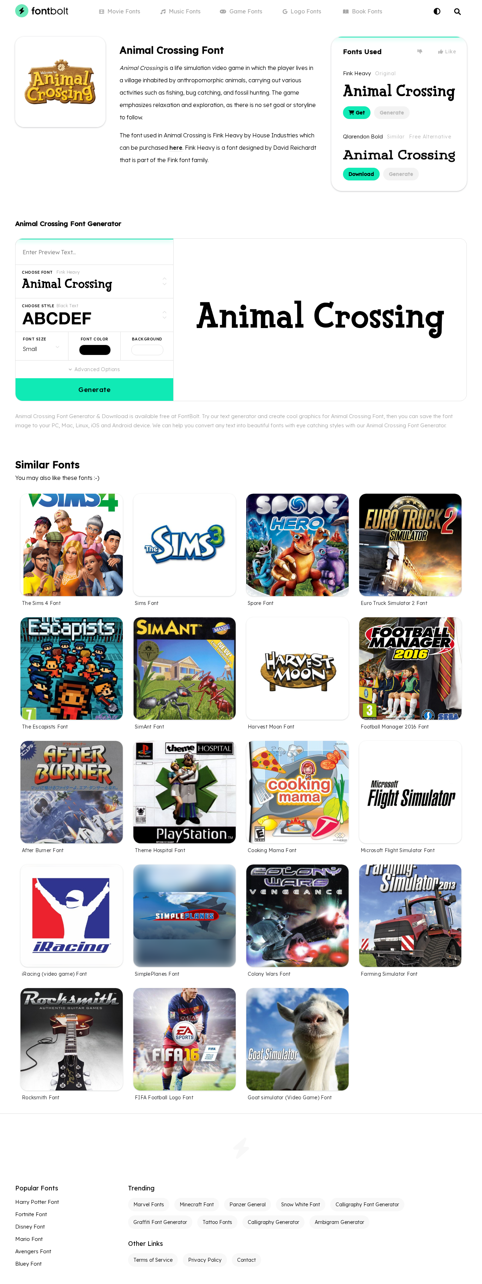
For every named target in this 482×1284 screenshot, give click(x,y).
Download (361, 174)
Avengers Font (33, 1251)
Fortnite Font (31, 1214)
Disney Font (30, 1226)
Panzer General (247, 1204)
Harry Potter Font (37, 1202)
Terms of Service (153, 1260)
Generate (392, 112)
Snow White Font (300, 1204)
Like (450, 51)
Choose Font (37, 272)
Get (359, 112)
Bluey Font (28, 1263)
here (175, 147)
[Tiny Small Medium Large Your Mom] (42, 346)
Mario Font (29, 1239)
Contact (246, 1260)
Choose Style (38, 305)
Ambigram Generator (339, 1222)
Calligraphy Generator (273, 1222)
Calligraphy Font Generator (367, 1204)
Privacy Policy (205, 1260)
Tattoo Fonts (217, 1222)
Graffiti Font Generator (160, 1222)
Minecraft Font (197, 1204)
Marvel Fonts (148, 1204)
